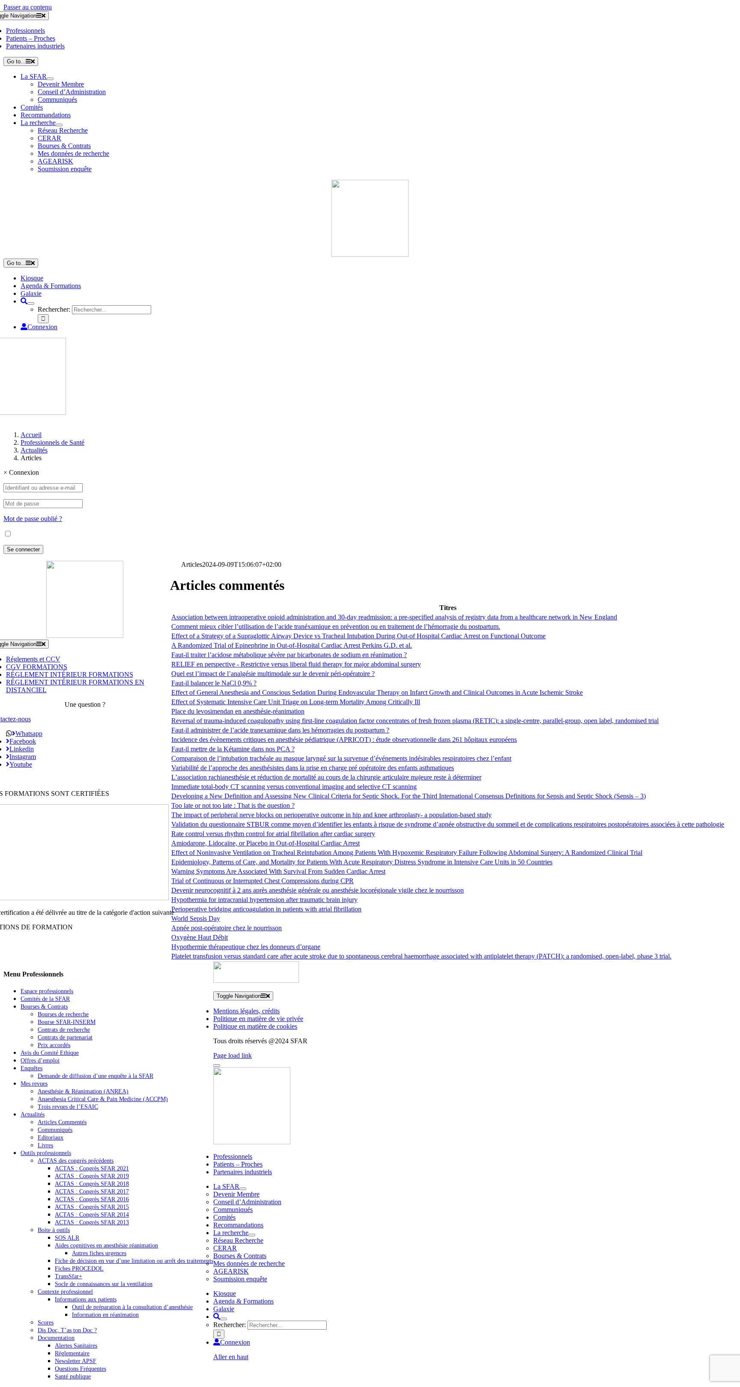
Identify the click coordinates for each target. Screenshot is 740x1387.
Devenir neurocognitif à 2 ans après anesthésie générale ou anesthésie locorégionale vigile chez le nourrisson (317, 890)
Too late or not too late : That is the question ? (233, 805)
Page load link (232, 1055)
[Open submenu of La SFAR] (50, 78)
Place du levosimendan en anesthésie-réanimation (237, 711)
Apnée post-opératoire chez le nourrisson (226, 928)
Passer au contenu (27, 7)
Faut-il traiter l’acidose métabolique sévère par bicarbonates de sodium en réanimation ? (289, 654)
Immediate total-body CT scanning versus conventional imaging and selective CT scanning (294, 786)
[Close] (216, 1065)
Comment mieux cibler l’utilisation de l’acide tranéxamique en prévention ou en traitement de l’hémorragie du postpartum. (335, 626)
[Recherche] (24, 301)
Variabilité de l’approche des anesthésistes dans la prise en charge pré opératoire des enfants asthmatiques (312, 767)
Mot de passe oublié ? (32, 518)
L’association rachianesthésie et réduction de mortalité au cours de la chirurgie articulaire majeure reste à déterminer (326, 777)
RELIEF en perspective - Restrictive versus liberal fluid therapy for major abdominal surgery (296, 664)
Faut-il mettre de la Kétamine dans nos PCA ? (233, 749)
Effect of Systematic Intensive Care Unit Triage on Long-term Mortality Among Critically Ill (295, 701)
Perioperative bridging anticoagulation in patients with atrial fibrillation (266, 909)
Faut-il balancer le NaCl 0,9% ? (214, 683)
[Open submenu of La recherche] (59, 125)
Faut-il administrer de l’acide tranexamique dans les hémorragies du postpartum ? (280, 730)
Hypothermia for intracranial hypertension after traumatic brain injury (264, 899)
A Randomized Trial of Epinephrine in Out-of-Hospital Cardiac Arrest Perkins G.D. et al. (291, 645)
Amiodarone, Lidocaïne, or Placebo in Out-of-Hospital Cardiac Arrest (265, 843)
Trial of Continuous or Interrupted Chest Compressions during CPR (262, 880)
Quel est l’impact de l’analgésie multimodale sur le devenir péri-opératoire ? (273, 673)
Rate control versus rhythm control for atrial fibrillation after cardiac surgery (273, 833)
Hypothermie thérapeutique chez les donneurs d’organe (245, 946)
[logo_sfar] (370, 254)
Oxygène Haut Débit (199, 937)
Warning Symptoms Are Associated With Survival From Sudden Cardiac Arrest (278, 871)
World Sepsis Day (195, 918)
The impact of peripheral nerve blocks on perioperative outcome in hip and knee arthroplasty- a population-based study (331, 815)
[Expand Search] (30, 303)
